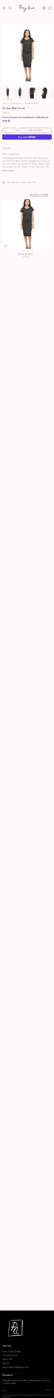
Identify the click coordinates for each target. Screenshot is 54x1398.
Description (7, 148)
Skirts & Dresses (16, 103)
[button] (10, 8)
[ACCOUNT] (44, 8)
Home (4, 103)
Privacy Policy (38, 1395)
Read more (8, 171)
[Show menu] (4, 8)
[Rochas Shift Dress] (27, 224)
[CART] (50, 8)
